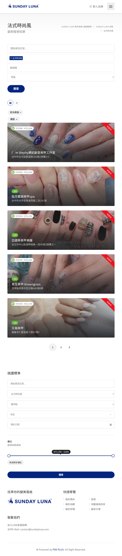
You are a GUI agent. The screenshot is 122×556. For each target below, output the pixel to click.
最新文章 (96, 509)
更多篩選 (14, 112)
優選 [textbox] (12, 119)
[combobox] (60, 58)
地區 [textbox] (12, 414)
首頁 (93, 499)
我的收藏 (70, 504)
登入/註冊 (97, 6)
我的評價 (70, 509)
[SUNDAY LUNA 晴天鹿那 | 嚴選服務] (23, 6)
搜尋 (16, 88)
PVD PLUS (58, 549)
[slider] (8, 455)
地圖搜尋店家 (98, 504)
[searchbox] (25, 58)
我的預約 (70, 499)
